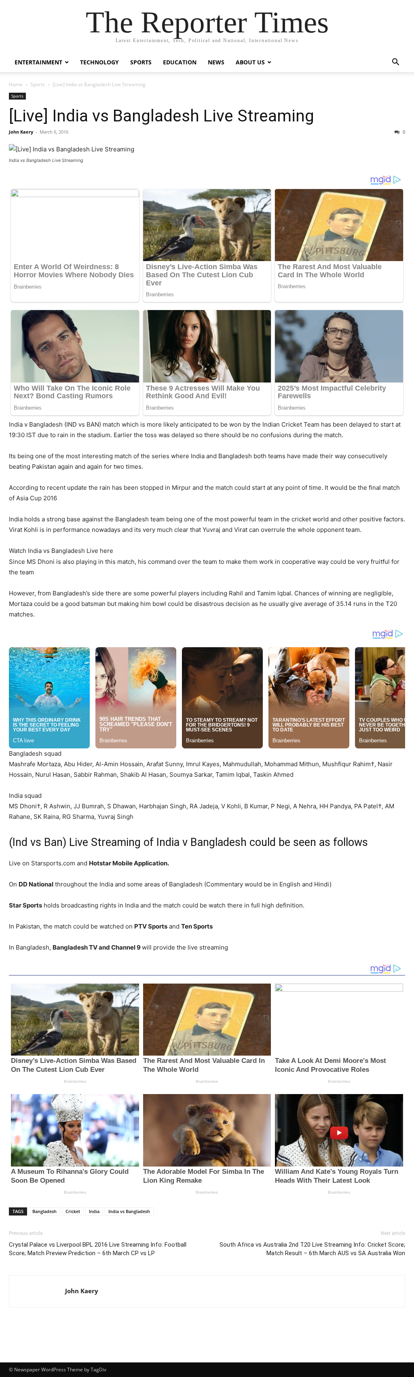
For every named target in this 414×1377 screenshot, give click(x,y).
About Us (250, 62)
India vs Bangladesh (129, 1211)
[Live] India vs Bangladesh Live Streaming (161, 115)
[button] (395, 63)
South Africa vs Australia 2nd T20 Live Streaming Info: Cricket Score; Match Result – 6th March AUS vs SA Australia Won (312, 1249)
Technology (99, 62)
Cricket (72, 1211)
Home (16, 84)
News (216, 62)
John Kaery (21, 132)
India (94, 1211)
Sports (141, 62)
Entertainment (38, 62)
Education (179, 62)
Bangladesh (44, 1211)
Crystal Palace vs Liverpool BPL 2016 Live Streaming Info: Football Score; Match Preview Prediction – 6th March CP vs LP (97, 1249)
